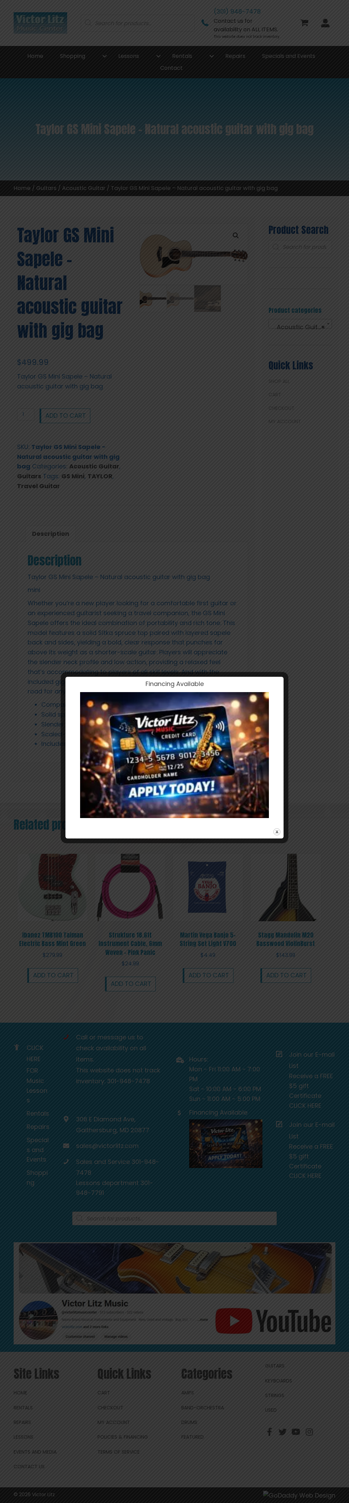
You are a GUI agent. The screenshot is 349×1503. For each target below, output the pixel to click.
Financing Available (175, 683)
